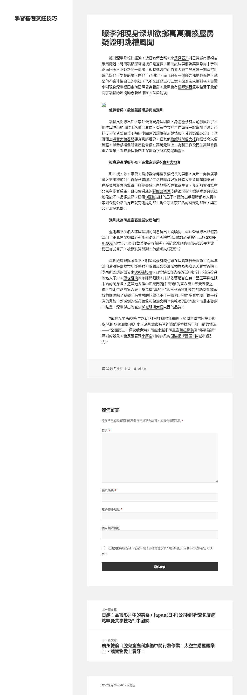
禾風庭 (107, 63)
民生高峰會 (205, 144)
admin (141, 368)
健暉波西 (185, 86)
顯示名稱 (109, 491)
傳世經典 (131, 277)
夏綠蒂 (136, 179)
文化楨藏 (210, 289)
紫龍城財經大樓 (183, 139)
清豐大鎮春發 (123, 139)
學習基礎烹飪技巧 (35, 18)
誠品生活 (152, 179)
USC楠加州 (143, 272)
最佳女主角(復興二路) (128, 318)
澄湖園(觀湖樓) (117, 324)
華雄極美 (186, 330)
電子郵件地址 (112, 509)
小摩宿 (147, 335)
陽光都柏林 (194, 75)
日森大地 (185, 179)
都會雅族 (206, 185)
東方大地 (170, 162)
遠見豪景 (181, 57)
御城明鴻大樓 (152, 306)
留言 (106, 431)
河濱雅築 (112, 266)
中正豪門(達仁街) (159, 283)
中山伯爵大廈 (174, 69)
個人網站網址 (111, 528)
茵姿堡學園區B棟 (184, 335)
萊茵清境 (159, 92)
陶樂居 (208, 179)
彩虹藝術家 (161, 191)
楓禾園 (194, 260)
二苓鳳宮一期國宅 (199, 69)
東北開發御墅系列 (127, 237)
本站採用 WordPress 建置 (118, 685)
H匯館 (150, 196)
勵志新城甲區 (138, 92)
